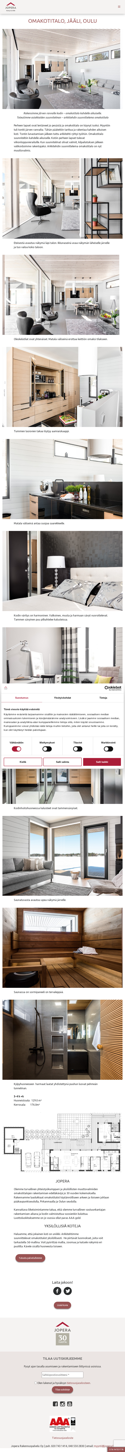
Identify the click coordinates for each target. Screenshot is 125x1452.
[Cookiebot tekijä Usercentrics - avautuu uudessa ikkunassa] (107, 688)
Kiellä (23, 762)
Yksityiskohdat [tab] (62, 697)
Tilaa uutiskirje (62, 1389)
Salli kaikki (102, 762)
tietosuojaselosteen (78, 1382)
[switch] (47, 748)
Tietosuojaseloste (62, 1437)
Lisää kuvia (62, 1305)
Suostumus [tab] (21, 697)
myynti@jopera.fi (104, 1446)
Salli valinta (62, 762)
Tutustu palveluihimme (30, 1258)
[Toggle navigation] (119, 6)
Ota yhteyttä (116, 1449)
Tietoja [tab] (103, 697)
